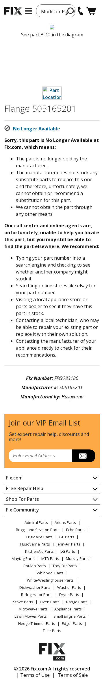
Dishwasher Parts (35, 587)
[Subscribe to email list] (83, 455)
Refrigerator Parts (37, 594)
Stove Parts (23, 601)
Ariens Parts (65, 522)
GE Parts (66, 536)
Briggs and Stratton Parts (38, 529)
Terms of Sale (73, 675)
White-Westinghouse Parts (50, 580)
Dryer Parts (69, 594)
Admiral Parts (36, 522)
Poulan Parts (34, 565)
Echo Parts (75, 529)
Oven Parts (50, 601)
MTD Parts (50, 558)
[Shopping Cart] (91, 11)
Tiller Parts (52, 630)
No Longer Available (36, 128)
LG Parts (67, 551)
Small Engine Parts (69, 616)
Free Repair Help (24, 488)
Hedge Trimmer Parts (36, 623)
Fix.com (14, 478)
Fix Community (22, 510)
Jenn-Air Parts (68, 544)
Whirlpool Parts (50, 573)
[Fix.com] (13, 11)
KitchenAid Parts (39, 551)
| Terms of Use (33, 675)
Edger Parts (72, 623)
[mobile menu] (28, 11)
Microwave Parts (33, 609)
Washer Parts (69, 587)
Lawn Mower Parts (30, 616)
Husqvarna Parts (35, 544)
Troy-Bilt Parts (65, 565)
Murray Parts (77, 558)
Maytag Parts (23, 558)
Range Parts (77, 601)
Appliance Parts (68, 609)
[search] (70, 11)
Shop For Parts (22, 499)
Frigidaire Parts (39, 536)
